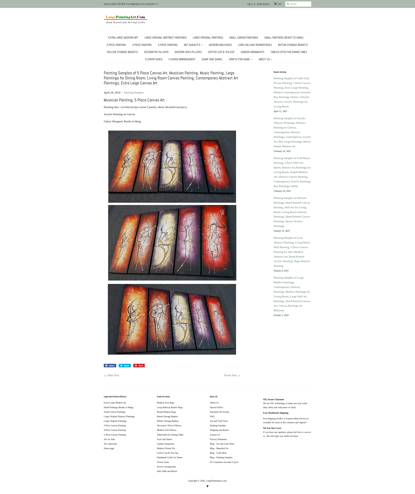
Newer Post (230, 375)
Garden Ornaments (252, 52)
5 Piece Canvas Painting (115, 434)
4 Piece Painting (142, 45)
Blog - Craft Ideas (218, 453)
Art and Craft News (219, 421)
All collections (110, 443)
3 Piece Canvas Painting (115, 425)
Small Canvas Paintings (243, 37)
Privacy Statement (218, 439)
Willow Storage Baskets (122, 52)
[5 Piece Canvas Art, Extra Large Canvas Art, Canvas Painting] (172, 355)
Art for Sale (109, 439)
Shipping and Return (219, 430)
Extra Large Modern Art (123, 37)
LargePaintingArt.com (216, 480)
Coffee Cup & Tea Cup (221, 52)
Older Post (113, 375)
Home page (109, 448)
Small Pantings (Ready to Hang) (283, 37)
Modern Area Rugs (220, 45)
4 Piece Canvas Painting (115, 430)
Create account (263, 3)
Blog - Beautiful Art (219, 448)
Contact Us (215, 434)
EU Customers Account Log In (224, 462)
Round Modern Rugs (166, 412)
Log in (249, 3)
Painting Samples (134, 92)
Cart (280, 3)
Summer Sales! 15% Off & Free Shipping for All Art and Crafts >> (131, 3)
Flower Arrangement (182, 59)
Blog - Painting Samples (221, 457)
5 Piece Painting (168, 45)
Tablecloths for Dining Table (289, 52)
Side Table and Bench (167, 471)
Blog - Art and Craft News (222, 443)
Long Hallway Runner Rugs (255, 45)
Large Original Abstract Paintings (165, 37)
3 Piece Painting (116, 45)
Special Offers (216, 407)
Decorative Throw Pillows (169, 425)
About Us (264, 59)
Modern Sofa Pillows (188, 52)
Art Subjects (192, 45)
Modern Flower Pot (166, 448)
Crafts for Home (239, 59)
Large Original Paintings (208, 37)
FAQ (212, 416)
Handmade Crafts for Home (169, 457)
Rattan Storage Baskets (293, 45)
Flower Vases (153, 59)
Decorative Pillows (156, 52)
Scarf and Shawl (212, 59)
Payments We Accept (219, 412)
